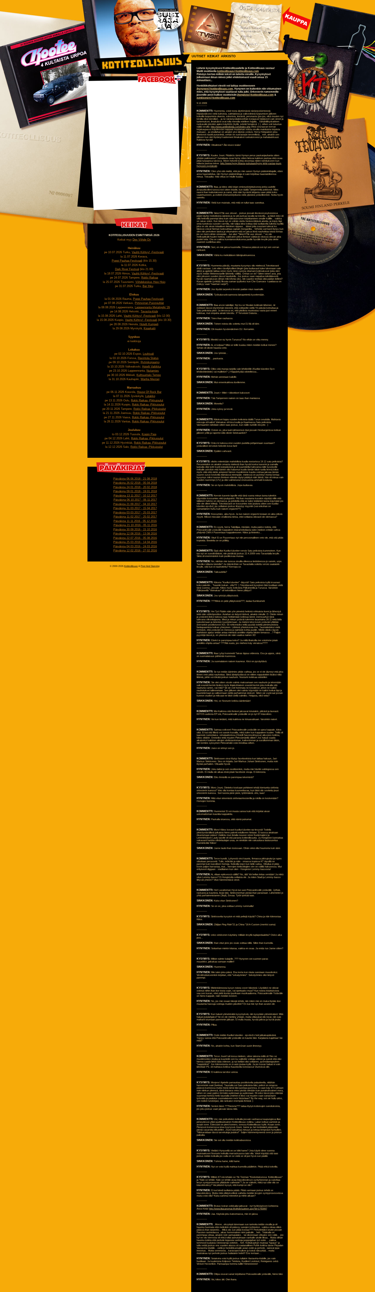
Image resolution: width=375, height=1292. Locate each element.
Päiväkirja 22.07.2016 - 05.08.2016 (135, 538)
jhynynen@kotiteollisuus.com (215, 88)
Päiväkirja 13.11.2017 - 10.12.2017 (135, 495)
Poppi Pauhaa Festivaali (127, 260)
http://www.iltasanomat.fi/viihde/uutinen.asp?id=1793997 (238, 1208)
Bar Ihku (148, 286)
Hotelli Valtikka (151, 366)
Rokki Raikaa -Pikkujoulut (147, 400)
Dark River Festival (127, 269)
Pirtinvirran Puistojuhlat (149, 303)
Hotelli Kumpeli (149, 324)
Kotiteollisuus (131, 566)
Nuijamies (152, 370)
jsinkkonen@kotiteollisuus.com (216, 97)
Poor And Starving (150, 566)
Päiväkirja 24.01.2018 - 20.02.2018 (135, 487)
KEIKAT (213, 56)
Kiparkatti (150, 328)
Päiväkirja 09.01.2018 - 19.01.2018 (135, 491)
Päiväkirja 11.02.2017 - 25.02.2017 (135, 516)
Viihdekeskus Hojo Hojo (150, 282)
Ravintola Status (148, 358)
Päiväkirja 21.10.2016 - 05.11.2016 (135, 525)
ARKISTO (228, 56)
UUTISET (199, 56)
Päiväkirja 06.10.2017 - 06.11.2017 (135, 499)
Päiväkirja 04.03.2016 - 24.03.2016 (135, 546)
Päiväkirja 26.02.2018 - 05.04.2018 (135, 482)
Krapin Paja (149, 434)
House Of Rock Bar (149, 392)
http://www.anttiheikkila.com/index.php (230, 126)
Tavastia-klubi (149, 311)
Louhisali (148, 353)
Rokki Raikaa (149, 277)
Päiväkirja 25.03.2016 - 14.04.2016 (135, 542)
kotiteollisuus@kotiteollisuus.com (238, 71)
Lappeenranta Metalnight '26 (152, 307)
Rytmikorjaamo (150, 362)
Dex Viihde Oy (142, 239)
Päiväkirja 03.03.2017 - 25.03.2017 (135, 512)
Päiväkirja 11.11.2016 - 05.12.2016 (135, 521)
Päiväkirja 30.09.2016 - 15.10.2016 (135, 529)
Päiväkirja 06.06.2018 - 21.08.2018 (135, 478)
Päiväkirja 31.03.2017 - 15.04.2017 (135, 508)
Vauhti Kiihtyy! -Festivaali (148, 252)
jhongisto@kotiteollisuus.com (255, 94)
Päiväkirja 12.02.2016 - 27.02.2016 (135, 550)
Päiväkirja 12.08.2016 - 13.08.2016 (135, 533)
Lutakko (150, 396)
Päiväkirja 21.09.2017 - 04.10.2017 (135, 504)
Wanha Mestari (150, 379)
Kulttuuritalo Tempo (149, 375)
